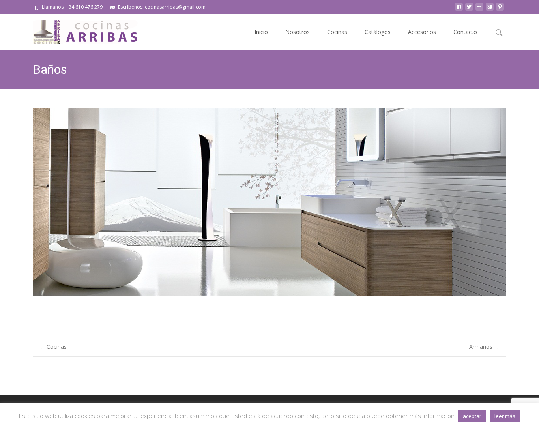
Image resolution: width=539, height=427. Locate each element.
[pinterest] (500, 9)
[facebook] (459, 9)
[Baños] (269, 202)
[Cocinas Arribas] (81, 30)
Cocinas (337, 32)
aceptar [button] (472, 416)
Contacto (465, 32)
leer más (504, 416)
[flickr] (479, 9)
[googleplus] (490, 9)
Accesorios (422, 32)
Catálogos (378, 32)
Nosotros (297, 32)
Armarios (484, 346)
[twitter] (469, 9)
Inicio (261, 32)
